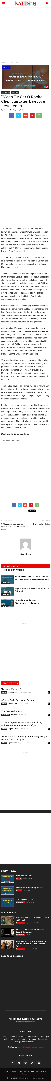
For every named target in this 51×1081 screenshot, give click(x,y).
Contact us (25, 1074)
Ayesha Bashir (13, 743)
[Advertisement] (25, 33)
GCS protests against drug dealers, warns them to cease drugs (13, 526)
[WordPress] (32, 1062)
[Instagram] (18, 1062)
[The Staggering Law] (7, 902)
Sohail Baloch (13, 703)
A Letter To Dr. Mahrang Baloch (17, 700)
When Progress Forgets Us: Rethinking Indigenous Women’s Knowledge (21, 724)
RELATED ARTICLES (12, 566)
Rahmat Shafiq (14, 692)
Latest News (15, 92)
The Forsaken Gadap (41, 524)
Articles (4, 692)
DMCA (43, 1071)
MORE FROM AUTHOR (14, 570)
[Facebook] (12, 1062)
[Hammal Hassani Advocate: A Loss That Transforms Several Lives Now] (7, 579)
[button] (47, 3)
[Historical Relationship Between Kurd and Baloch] (7, 920)
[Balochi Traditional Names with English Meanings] (7, 932)
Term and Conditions (31, 1071)
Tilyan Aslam (13, 729)
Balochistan (6, 714)
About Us (6, 1071)
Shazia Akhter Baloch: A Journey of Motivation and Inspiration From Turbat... (31, 943)
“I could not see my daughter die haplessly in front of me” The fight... (24, 738)
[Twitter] (25, 1062)
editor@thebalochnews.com (30, 1047)
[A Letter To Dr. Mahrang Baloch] (7, 890)
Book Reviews (6, 92)
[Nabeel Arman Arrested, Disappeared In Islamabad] (7, 603)
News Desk (7, 110)
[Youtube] (38, 1062)
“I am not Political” (11, 689)
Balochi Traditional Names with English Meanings (30, 930)
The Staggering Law (12, 711)
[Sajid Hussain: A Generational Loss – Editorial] (7, 591)
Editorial (14, 714)
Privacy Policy (17, 1071)
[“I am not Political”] (7, 879)
